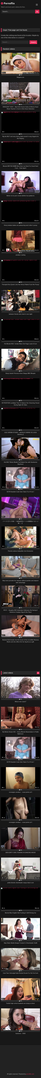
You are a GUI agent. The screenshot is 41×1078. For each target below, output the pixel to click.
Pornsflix (9, 3)
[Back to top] (35, 1072)
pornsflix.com (30, 1074)
